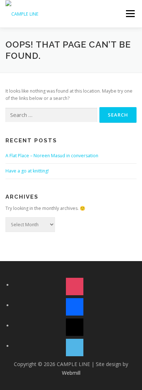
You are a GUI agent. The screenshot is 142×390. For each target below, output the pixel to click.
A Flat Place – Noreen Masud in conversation (51, 156)
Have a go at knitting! (27, 171)
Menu (130, 14)
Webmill (71, 372)
